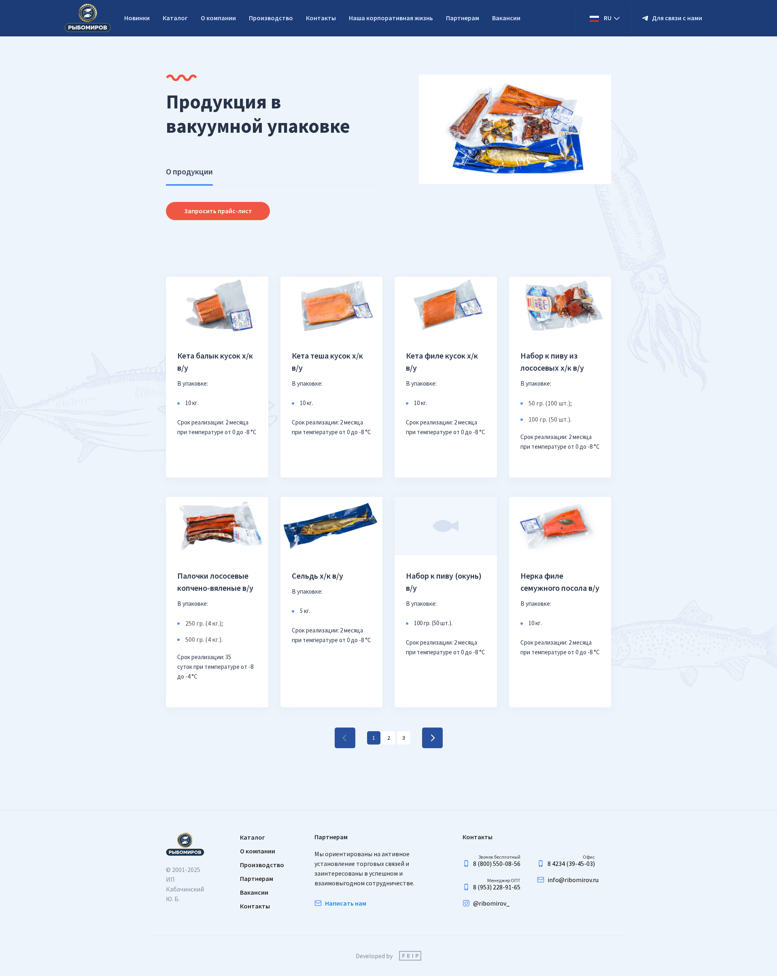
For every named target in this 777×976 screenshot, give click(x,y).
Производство (271, 18)
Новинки (137, 18)
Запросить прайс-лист (218, 211)
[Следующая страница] (432, 738)
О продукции (189, 171)
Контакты (321, 18)
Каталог (175, 18)
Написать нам (345, 903)
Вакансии (506, 18)
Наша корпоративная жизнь (391, 18)
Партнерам (462, 18)
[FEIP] (410, 956)
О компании (218, 18)
